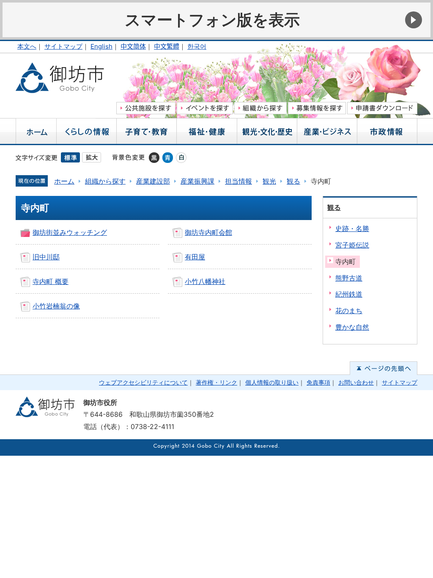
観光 (269, 181)
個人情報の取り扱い (272, 382)
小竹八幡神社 (205, 281)
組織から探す (105, 181)
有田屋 (195, 257)
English (101, 46)
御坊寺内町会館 (208, 232)
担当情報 (238, 181)
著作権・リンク (216, 382)
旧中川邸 (46, 257)
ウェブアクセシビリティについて (143, 382)
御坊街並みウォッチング (70, 232)
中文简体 (133, 46)
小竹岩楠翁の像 (56, 306)
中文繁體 (166, 46)
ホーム (64, 181)
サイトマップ (63, 46)
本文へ (26, 46)
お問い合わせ (356, 382)
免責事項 (318, 382)
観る (293, 181)
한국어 (196, 46)
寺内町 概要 (51, 281)
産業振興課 (197, 181)
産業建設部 (153, 181)
